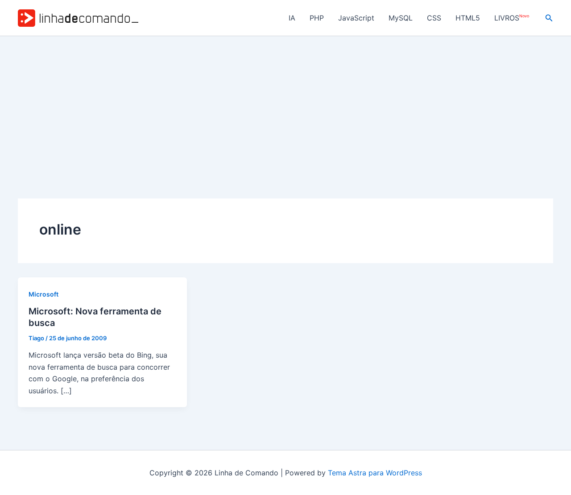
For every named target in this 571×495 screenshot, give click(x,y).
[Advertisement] (285, 103)
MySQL (401, 17)
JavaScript (356, 17)
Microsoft (43, 294)
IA (292, 17)
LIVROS (511, 18)
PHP (317, 17)
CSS (434, 17)
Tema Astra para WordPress (375, 472)
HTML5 (467, 17)
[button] (549, 18)
